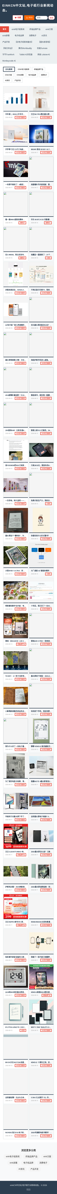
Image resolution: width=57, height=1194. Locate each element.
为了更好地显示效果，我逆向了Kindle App (22, 781)
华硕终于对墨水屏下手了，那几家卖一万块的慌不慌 (25, 816)
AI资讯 (44, 35)
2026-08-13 (8, 714)
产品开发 (6, 42)
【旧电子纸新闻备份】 (24, 42)
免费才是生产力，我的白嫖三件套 (44, 500)
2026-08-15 (34, 363)
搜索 (51, 18)
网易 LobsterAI (44, 54)
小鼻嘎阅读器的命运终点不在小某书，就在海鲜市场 (25, 711)
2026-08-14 (34, 574)
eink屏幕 (6, 35)
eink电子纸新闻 (18, 29)
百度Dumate (42, 48)
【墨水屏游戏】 (44, 42)
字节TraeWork (8, 54)
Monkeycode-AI (9, 60)
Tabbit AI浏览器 (25, 54)
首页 (4, 29)
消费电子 (32, 35)
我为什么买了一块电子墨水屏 (16, 746)
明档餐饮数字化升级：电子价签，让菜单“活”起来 (24, 606)
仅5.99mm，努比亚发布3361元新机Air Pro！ (23, 254)
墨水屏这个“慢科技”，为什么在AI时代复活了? (23, 535)
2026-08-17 (34, 152)
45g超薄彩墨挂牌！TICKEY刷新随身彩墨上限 (22, 395)
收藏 (19, 18)
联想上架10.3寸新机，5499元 (42, 430)
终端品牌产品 (34, 29)
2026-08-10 (34, 995)
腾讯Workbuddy (25, 48)
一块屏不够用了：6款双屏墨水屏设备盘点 (21, 184)
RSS (31, 18)
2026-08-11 (34, 785)
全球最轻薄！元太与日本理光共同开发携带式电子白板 (26, 1097)
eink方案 (49, 29)
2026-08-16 (8, 223)
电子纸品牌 (19, 35)
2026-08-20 (8, 117)
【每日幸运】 (7, 48)
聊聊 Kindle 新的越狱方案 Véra (44, 746)
